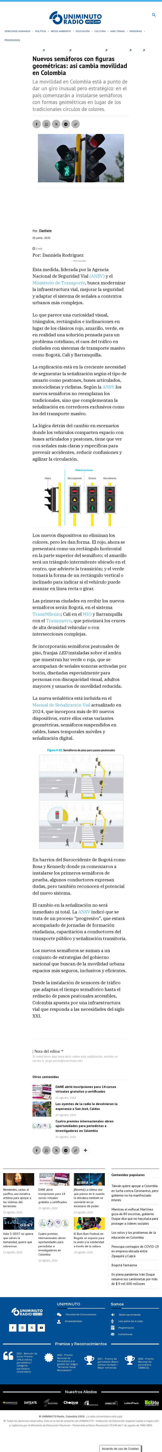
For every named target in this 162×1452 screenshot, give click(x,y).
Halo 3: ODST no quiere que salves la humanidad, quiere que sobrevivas (18, 1240)
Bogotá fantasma (124, 1265)
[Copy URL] (75, 124)
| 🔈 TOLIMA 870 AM (115, 49)
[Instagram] (22, 1328)
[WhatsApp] (46, 124)
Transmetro (58, 621)
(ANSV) (97, 276)
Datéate (45, 230)
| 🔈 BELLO (134, 49)
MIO (87, 614)
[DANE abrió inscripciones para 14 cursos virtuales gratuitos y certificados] (41, 1091)
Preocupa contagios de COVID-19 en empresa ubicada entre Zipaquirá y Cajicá (135, 1251)
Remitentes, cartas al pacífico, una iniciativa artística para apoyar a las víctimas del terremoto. (17, 1198)
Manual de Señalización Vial (61, 705)
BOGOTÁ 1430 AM (56, 49)
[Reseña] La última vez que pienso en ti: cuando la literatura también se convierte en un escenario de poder (89, 1198)
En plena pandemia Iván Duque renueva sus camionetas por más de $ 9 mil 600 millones (134, 1279)
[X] (56, 124)
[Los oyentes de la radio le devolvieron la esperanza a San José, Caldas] (41, 1108)
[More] (85, 1150)
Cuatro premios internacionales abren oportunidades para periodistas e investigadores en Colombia (84, 1126)
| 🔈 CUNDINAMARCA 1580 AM (85, 49)
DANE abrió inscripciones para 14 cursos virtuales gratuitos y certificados (85, 1089)
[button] (154, 15)
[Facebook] (36, 124)
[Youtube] (41, 1328)
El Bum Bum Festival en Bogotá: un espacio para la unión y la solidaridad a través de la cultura (89, 1240)
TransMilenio (46, 614)
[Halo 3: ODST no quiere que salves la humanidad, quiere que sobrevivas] (18, 1223)
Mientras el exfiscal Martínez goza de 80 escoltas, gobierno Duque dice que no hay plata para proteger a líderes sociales (134, 1216)
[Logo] (75, 18)
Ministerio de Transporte (58, 283)
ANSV (109, 387)
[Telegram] (66, 124)
